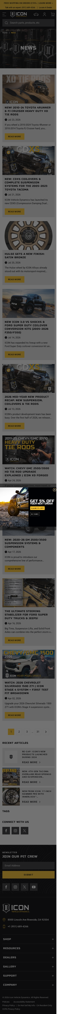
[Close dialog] (54, 489)
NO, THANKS (34, 514)
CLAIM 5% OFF (37, 508)
